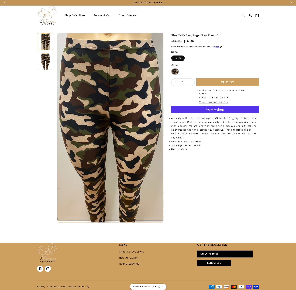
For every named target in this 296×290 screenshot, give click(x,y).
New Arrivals (128, 257)
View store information (213, 102)
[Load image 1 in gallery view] (45, 41)
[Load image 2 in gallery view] (45, 61)
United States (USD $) (146, 287)
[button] (243, 15)
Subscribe (214, 262)
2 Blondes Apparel (57, 287)
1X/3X (178, 58)
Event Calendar (130, 263)
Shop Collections (131, 251)
